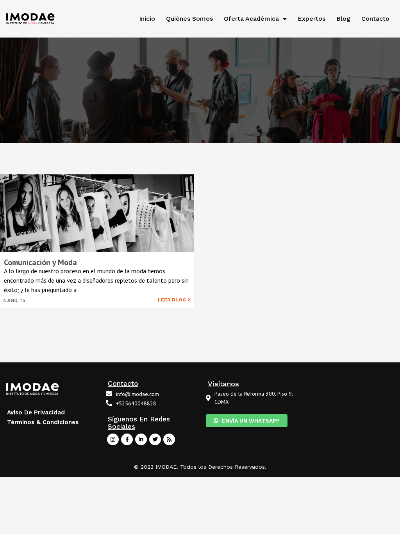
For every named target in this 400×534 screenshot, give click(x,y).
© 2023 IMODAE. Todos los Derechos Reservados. (200, 467)
